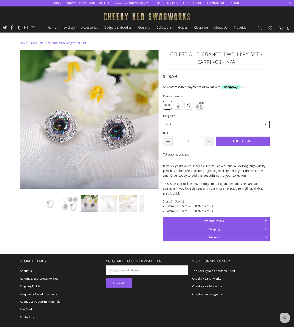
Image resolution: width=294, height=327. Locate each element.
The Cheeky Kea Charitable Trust (213, 271)
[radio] (167, 105)
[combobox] (217, 124)
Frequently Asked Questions (38, 294)
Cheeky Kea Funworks (206, 278)
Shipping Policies (31, 286)
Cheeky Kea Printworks (207, 286)
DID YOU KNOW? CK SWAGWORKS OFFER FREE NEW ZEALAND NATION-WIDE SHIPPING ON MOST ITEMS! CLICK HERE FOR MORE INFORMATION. (147, 3)
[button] (216, 221)
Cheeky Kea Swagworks (208, 294)
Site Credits (27, 309)
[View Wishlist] (270, 28)
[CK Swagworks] (147, 11)
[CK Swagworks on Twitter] (4, 28)
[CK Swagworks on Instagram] (25, 28)
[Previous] (27, 119)
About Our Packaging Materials (40, 302)
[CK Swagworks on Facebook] (11, 28)
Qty (166, 133)
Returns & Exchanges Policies (39, 278)
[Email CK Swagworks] (32, 28)
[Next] (151, 119)
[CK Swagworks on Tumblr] (18, 28)
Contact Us (27, 317)
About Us (26, 271)
